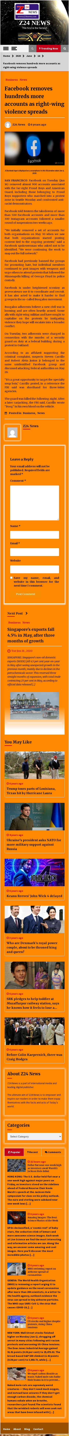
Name (15, 526)
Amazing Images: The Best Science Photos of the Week (43, 1219)
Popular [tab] (15, 1152)
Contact (38, 1429)
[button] (32, 48)
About (17, 1429)
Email (15, 543)
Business (12, 79)
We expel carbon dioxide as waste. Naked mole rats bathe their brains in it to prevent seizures (44, 1376)
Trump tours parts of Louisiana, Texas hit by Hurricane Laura (31, 791)
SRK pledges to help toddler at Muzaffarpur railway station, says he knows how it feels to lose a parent (33, 1003)
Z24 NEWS (34, 22)
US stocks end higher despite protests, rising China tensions (44, 1324)
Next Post (15, 613)
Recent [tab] (33, 1152)
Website (15, 560)
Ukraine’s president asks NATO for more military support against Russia (34, 844)
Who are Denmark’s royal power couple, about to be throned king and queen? (32, 947)
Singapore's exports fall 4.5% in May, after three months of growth (31, 635)
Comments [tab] (54, 1152)
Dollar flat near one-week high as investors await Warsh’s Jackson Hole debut (44, 1168)
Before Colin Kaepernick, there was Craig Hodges (34, 1057)
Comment (18, 480)
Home (6, 1429)
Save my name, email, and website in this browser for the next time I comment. (36, 581)
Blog (27, 1429)
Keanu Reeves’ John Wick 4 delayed (34, 896)
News (23, 79)
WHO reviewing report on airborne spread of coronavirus (42, 1272)
